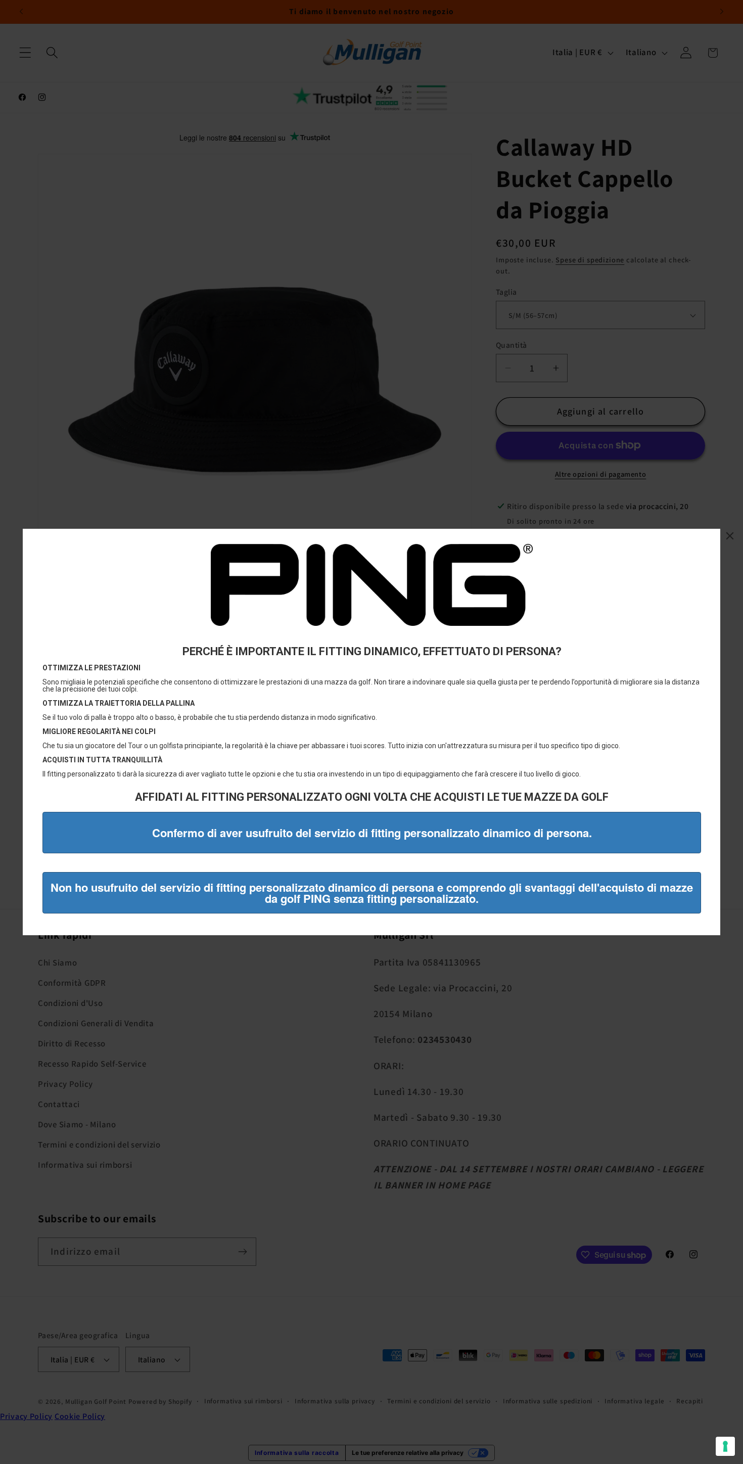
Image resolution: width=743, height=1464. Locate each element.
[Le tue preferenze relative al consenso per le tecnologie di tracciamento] (725, 1446)
